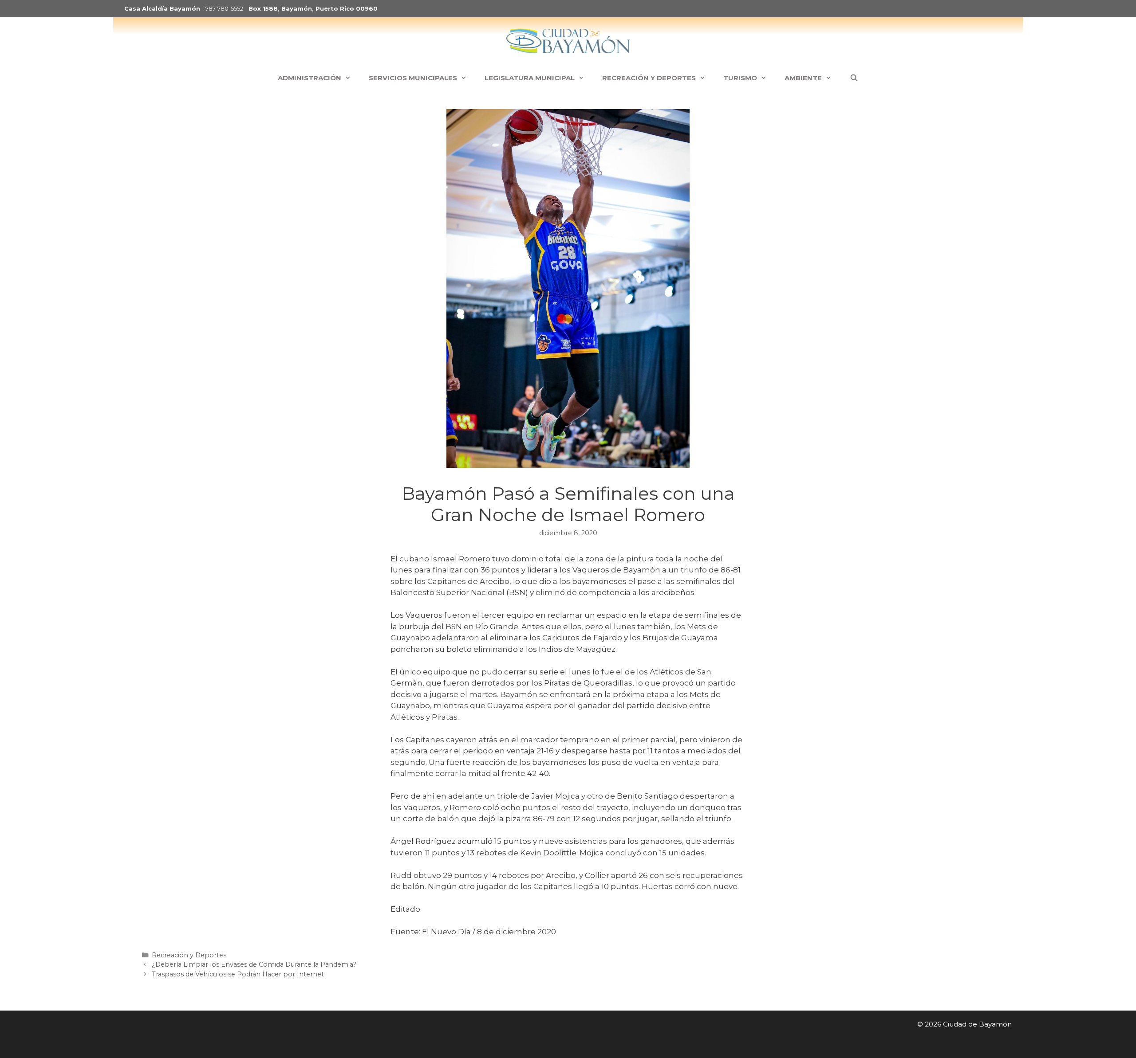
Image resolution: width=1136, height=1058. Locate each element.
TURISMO (740, 78)
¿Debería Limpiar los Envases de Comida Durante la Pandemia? (254, 964)
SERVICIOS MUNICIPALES (413, 78)
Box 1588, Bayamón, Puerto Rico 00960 (313, 8)
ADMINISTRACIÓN (309, 78)
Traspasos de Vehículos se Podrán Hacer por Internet (238, 974)
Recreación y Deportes (189, 955)
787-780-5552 (224, 8)
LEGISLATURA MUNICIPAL (530, 78)
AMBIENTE (803, 78)
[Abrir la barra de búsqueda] (853, 78)
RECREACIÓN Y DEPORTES (649, 78)
